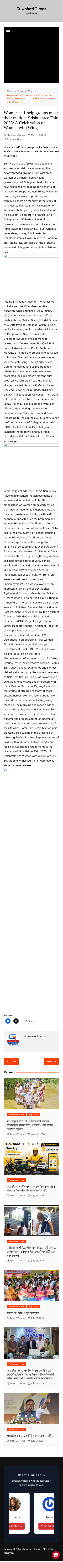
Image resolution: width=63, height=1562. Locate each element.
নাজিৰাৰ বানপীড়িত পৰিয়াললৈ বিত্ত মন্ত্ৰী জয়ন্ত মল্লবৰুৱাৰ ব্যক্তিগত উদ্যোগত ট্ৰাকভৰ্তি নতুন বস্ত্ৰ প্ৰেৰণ (31, 1251)
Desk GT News (17, 1134)
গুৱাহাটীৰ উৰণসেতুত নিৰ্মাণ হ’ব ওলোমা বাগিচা (30, 1436)
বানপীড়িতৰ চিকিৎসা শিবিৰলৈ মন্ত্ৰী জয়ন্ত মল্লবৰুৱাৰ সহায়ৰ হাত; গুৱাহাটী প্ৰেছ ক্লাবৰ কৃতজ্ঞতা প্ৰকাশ (30, 1125)
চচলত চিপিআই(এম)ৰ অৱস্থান (23, 1313)
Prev (13, 1062)
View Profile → (13, 1526)
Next (49, 1062)
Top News (33, 1114)
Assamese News (15, 139)
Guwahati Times (31, 8)
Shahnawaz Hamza (16, 135)
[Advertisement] (31, 59)
